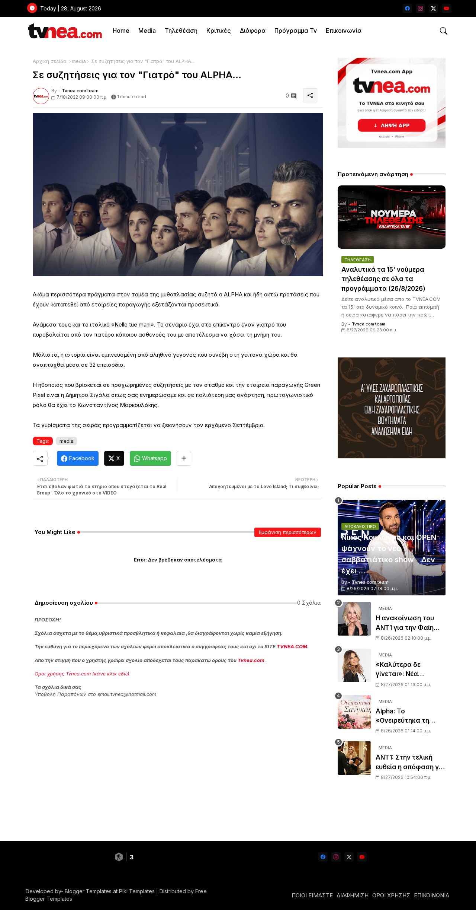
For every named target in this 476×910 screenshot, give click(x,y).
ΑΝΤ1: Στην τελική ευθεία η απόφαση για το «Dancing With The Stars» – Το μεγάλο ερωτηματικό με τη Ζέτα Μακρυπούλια (410, 763)
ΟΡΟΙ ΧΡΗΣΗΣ (391, 895)
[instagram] (420, 8)
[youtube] (446, 8)
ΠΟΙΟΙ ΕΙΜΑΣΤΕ (312, 895)
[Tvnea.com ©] (64, 30)
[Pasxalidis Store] (392, 456)
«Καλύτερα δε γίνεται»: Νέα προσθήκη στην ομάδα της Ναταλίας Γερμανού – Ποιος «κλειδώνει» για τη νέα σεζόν (409, 670)
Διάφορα (253, 30)
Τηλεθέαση (181, 30)
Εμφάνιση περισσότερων (287, 532)
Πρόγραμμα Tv (295, 30)
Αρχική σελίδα (50, 61)
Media (147, 30)
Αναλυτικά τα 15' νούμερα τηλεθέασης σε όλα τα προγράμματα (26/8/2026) (383, 279)
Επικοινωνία (343, 30)
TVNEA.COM (292, 646)
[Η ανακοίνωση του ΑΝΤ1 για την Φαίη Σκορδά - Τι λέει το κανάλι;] (354, 619)
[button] (443, 30)
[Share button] (184, 458)
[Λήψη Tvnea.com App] (392, 103)
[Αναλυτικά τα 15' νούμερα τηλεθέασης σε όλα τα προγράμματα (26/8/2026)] (392, 217)
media (79, 61)
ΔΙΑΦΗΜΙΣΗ (353, 895)
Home (121, 30)
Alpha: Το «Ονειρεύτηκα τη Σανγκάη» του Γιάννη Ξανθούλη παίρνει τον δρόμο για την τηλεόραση (411, 716)
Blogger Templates (88, 891)
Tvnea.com (251, 660)
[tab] (121, 31)
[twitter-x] (433, 8)
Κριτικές (218, 30)
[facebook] (407, 8)
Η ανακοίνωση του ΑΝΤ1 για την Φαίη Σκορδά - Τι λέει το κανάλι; (406, 623)
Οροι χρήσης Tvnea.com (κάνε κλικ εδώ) (82, 674)
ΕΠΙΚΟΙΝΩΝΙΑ (431, 895)
